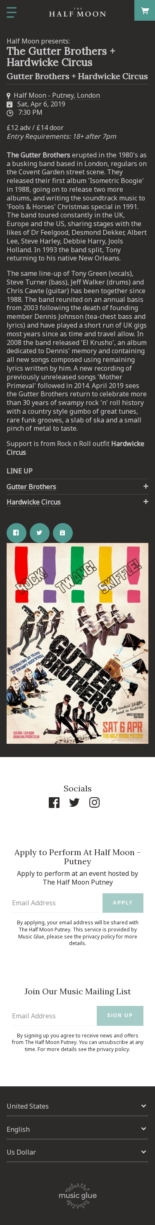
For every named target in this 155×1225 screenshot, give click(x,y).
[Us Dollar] (77, 1152)
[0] (145, 10)
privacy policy (99, 936)
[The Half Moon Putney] (77, 12)
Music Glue (31, 936)
